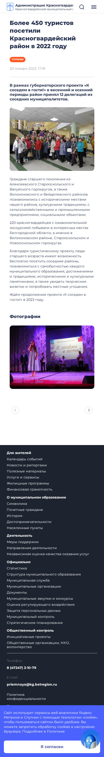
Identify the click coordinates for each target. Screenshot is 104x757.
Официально (18, 562)
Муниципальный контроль (30, 616)
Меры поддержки (23, 542)
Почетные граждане (25, 509)
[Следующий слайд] (88, 410)
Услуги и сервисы (23, 477)
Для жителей (19, 453)
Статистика (17, 568)
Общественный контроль (30, 630)
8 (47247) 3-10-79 (21, 668)
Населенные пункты (25, 528)
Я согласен (52, 746)
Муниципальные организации (34, 586)
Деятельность (19, 536)
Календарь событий (25, 459)
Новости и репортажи (27, 465)
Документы (17, 592)
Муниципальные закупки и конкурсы (40, 598)
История (14, 516)
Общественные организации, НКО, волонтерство (38, 645)
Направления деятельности (32, 548)
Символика (17, 503)
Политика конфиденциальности (26, 697)
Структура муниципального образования (44, 574)
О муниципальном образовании (36, 497)
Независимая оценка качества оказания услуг (48, 554)
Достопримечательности (29, 522)
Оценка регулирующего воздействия (40, 604)
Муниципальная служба (28, 580)
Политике (56, 731)
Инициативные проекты (29, 637)
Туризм (17, 59)
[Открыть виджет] (90, 739)
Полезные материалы (26, 471)
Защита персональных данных (33, 610)
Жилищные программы (28, 483)
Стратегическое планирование (35, 623)
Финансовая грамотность (29, 489)
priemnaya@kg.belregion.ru (32, 684)
